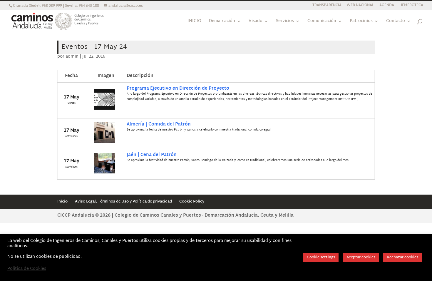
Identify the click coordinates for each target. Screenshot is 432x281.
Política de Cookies (26, 269)
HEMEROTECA (411, 6)
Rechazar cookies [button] (402, 257)
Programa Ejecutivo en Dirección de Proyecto (178, 89)
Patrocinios (361, 22)
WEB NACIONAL (360, 6)
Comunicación (321, 22)
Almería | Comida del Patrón (159, 124)
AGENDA (386, 6)
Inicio (62, 201)
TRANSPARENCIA (326, 6)
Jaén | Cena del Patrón (152, 155)
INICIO (194, 22)
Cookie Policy (191, 201)
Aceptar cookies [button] (360, 257)
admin (72, 57)
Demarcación (222, 22)
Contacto (395, 22)
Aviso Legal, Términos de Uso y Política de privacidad (123, 201)
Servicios (285, 22)
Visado (255, 22)
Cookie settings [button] (321, 257)
